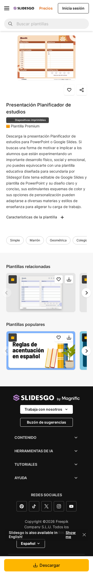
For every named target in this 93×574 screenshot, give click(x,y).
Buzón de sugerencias (46, 422)
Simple (15, 240)
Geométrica (58, 240)
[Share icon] (81, 90)
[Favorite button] (69, 90)
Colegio (82, 240)
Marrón (35, 240)
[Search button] (10, 24)
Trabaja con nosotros (43, 409)
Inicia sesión (73, 8)
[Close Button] (84, 535)
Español (28, 543)
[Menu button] (6, 8)
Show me (71, 535)
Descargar (50, 565)
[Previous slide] (6, 292)
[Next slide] (86, 292)
